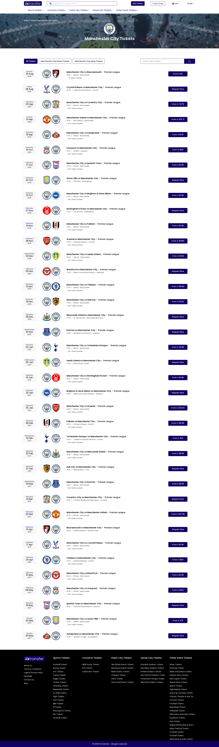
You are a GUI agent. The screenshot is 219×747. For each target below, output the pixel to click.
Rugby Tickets (59, 678)
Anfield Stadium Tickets (151, 671)
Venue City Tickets (102, 10)
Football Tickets (60, 664)
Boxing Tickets (59, 668)
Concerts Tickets (56, 10)
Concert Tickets (177, 700)
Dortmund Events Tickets (122, 682)
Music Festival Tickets (179, 728)
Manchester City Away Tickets (89, 61)
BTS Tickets (87, 668)
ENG (177, 3)
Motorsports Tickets (62, 710)
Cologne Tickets (118, 675)
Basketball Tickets (61, 689)
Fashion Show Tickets (179, 675)
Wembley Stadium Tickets (152, 668)
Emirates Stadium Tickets (152, 664)
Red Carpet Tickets (178, 678)
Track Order (158, 3)
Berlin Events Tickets (120, 671)
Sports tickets (35, 10)
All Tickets (30, 61)
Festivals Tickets (177, 668)
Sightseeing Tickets (178, 689)
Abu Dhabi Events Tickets (122, 664)
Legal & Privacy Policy (33, 672)
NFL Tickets (58, 714)
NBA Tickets (58, 703)
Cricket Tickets (59, 682)
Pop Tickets (175, 721)
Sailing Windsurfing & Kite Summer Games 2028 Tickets (182, 725)
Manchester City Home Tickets (55, 61)
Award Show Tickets (178, 682)
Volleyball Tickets (177, 710)
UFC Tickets (58, 671)
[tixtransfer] (34, 658)
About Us (28, 665)
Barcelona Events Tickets (122, 668)
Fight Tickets (58, 696)
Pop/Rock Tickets (177, 718)
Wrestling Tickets (60, 686)
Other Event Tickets (126, 10)
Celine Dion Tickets (90, 671)
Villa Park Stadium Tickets (152, 682)
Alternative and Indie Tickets (182, 714)
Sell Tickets (138, 3)
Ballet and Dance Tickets (181, 671)
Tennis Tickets (59, 675)
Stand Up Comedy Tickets (181, 693)
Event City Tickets (78, 10)
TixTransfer (104, 744)
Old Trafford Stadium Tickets (153, 675)
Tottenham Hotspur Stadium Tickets (153, 678)
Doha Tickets (117, 678)
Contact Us (29, 679)
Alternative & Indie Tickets (181, 739)
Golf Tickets (58, 700)
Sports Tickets (176, 686)
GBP (190, 3)
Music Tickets (176, 664)
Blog (26, 683)
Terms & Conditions (33, 669)
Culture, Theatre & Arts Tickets (182, 696)
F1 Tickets (57, 707)
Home (26, 20)
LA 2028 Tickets (60, 693)
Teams (33, 20)
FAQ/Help (28, 676)
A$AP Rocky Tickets (90, 664)
